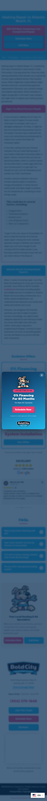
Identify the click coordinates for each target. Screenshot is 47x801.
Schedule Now (23, 409)
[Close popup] (42, 375)
